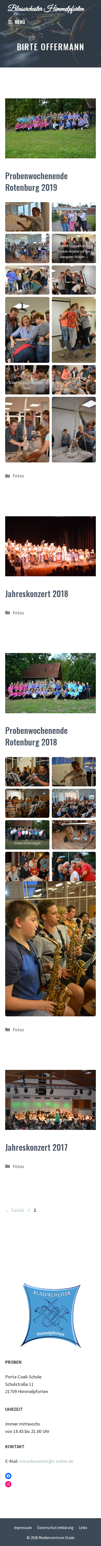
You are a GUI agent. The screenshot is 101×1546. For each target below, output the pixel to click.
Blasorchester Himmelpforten (46, 9)
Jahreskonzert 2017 (36, 1147)
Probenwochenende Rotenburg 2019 (36, 181)
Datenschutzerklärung (55, 1527)
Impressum (23, 1527)
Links (83, 1527)
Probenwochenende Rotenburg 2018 (36, 736)
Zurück (14, 1210)
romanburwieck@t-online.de (45, 1461)
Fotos (18, 476)
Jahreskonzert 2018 (36, 593)
